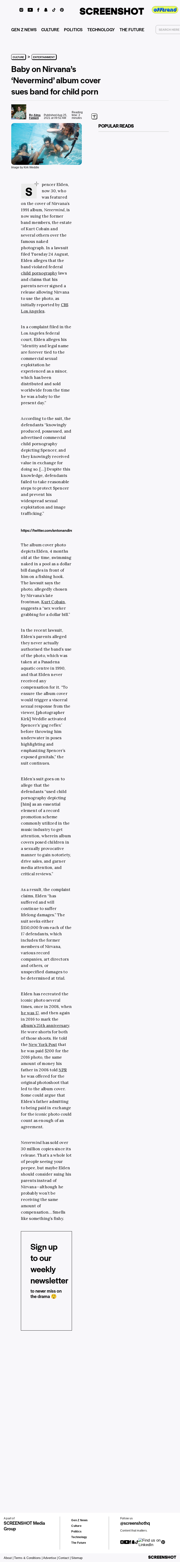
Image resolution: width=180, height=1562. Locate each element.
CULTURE (50, 29)
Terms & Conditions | (28, 1558)
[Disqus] (19, 1406)
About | (8, 1558)
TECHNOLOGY (101, 29)
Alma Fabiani (35, 116)
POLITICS (73, 29)
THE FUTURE (132, 29)
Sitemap (76, 1558)
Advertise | (50, 1558)
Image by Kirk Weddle (25, 167)
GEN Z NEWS (24, 29)
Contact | (64, 1558)
